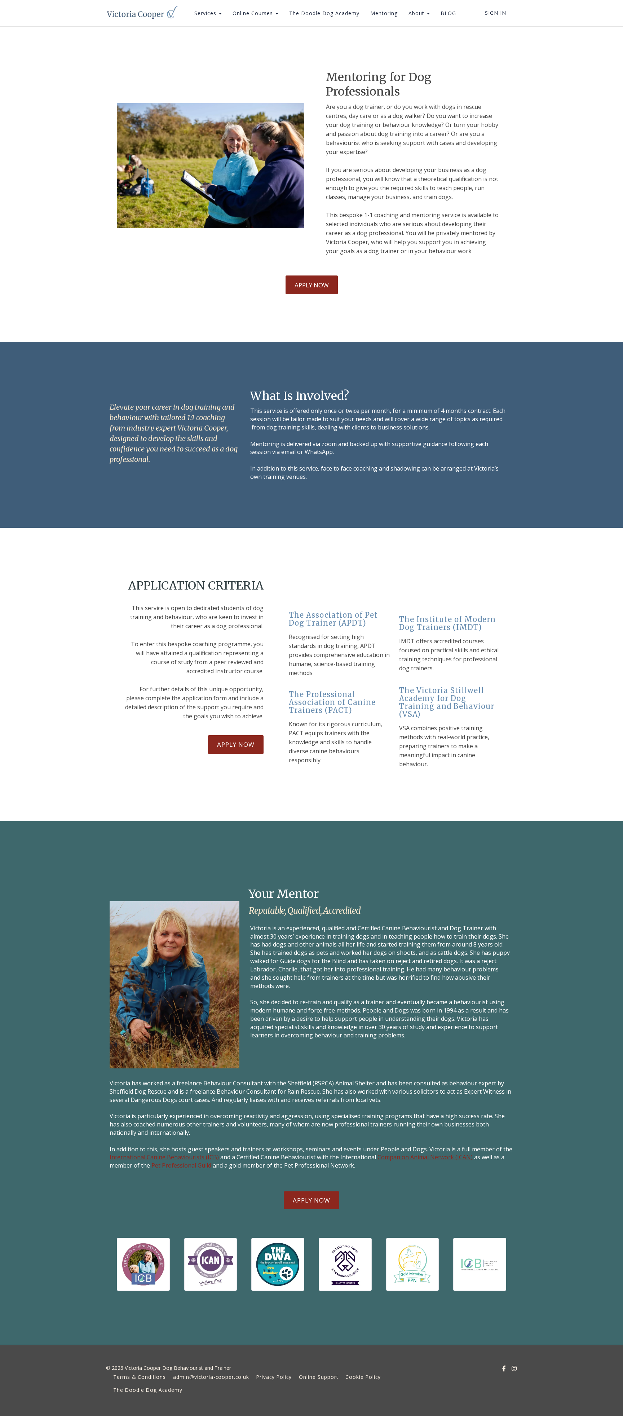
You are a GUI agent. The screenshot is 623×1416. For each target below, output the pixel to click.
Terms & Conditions (139, 1376)
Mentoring (384, 13)
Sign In (495, 12)
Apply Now (312, 285)
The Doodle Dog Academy (324, 13)
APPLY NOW (311, 1200)
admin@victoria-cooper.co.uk (211, 1376)
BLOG (448, 13)
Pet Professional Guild (181, 1165)
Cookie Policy (363, 1376)
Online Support (318, 1376)
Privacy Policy (274, 1376)
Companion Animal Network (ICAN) (425, 1157)
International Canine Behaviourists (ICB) (164, 1157)
